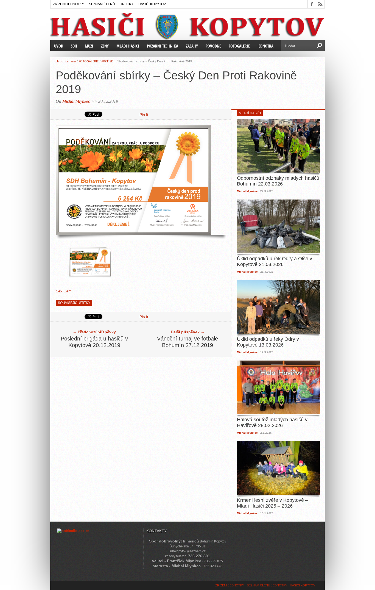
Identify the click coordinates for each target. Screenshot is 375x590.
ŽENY (105, 46)
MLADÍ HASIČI (127, 46)
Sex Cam (64, 291)
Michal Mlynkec (76, 101)
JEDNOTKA (265, 46)
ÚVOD (58, 46)
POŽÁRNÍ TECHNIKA (162, 46)
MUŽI (89, 46)
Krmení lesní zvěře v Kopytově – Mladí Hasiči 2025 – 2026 (272, 503)
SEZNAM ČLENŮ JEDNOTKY (111, 4)
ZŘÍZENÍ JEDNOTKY (68, 4)
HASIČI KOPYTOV (152, 4)
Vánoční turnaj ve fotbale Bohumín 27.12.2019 (187, 342)
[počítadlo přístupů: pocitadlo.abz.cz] (73, 531)
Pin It (143, 114)
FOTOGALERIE (239, 46)
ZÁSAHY (192, 46)
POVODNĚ (213, 46)
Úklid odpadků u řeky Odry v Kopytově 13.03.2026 (268, 342)
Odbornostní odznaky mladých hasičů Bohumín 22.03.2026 (278, 181)
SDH (74, 46)
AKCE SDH (108, 61)
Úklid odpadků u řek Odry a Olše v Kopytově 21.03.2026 (274, 261)
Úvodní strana (66, 61)
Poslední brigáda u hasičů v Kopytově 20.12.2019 (94, 342)
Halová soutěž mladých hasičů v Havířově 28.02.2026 (272, 422)
